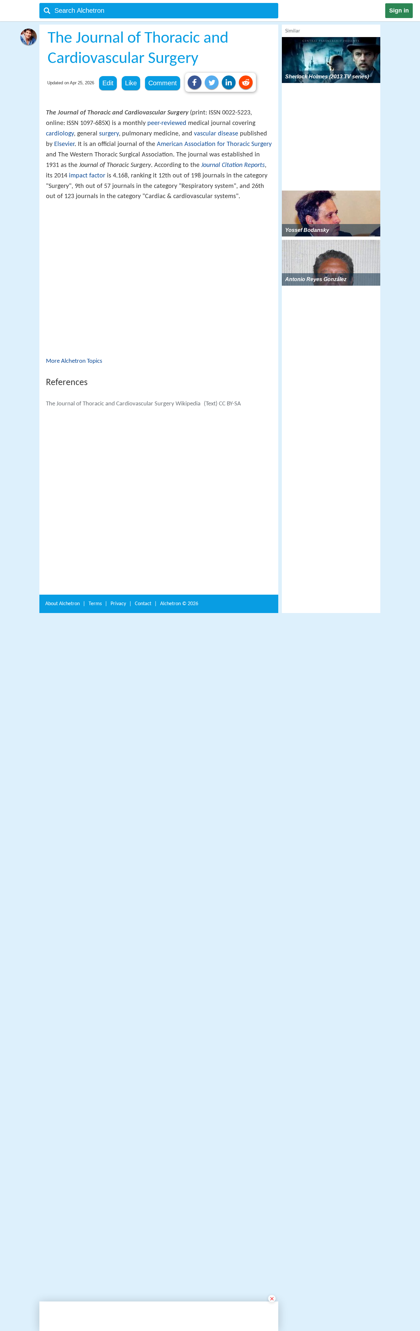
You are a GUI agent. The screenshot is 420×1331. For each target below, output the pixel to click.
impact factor (87, 176)
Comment (162, 83)
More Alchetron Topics (74, 457)
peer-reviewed (166, 123)
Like (131, 83)
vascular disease (216, 134)
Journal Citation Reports (233, 165)
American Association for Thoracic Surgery (214, 144)
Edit (108, 83)
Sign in (399, 10)
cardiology (60, 134)
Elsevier (64, 144)
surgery (109, 134)
